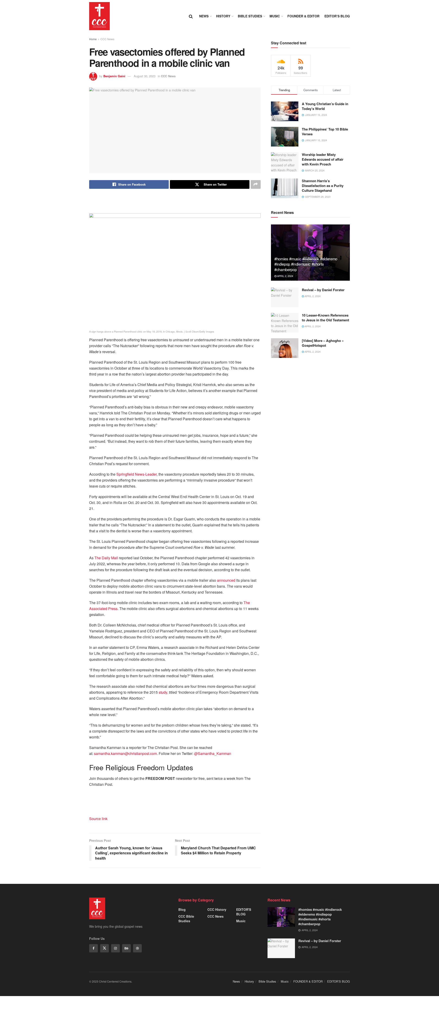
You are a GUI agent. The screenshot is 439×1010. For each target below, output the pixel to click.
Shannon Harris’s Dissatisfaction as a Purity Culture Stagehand (322, 185)
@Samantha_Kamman (212, 753)
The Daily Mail (106, 557)
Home (93, 39)
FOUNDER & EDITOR (303, 16)
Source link (98, 818)
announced (226, 580)
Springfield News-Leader (136, 474)
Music (275, 16)
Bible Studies (250, 16)
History (223, 16)
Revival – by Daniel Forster (323, 289)
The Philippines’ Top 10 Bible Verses (325, 131)
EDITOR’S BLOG (337, 16)
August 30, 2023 (144, 76)
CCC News (107, 39)
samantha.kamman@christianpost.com (125, 753)
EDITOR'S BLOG (243, 911)
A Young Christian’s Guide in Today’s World (325, 106)
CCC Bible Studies (186, 918)
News (204, 16)
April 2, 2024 (284, 276)
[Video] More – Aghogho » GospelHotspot (323, 343)
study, (163, 692)
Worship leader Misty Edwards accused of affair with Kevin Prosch (322, 159)
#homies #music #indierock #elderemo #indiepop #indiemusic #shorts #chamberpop (305, 264)
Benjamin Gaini (114, 76)
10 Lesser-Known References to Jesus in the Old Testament (325, 317)
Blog (182, 909)
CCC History (216, 909)
